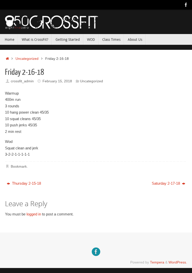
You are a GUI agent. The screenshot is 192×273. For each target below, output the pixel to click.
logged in (33, 214)
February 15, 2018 (57, 81)
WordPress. (177, 262)
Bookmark (19, 166)
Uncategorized (27, 59)
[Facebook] (186, 4)
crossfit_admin (22, 81)
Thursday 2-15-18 (26, 183)
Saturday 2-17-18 (166, 183)
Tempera (157, 262)
